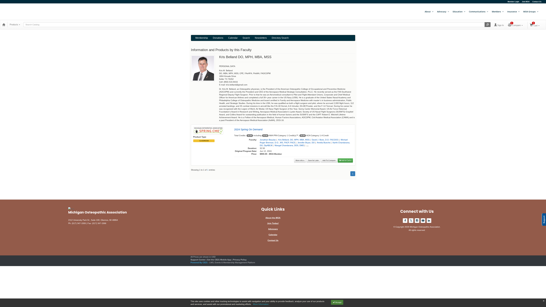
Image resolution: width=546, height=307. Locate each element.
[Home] (3, 24)
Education (458, 11)
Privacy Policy (240, 260)
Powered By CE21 (199, 262)
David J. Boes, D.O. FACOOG (325, 140)
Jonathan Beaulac (268, 140)
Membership (201, 38)
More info (299, 160)
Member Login (513, 2)
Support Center (198, 260)
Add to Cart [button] (345, 160)
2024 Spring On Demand (248, 129)
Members (496, 11)
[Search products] (488, 24)
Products (14, 24)
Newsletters (261, 38)
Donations (218, 38)
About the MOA (272, 218)
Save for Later (313, 160)
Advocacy (441, 11)
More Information (261, 304)
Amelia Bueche (323, 142)
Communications (477, 11)
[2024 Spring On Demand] (208, 130)
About (428, 11)
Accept (338, 302)
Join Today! (273, 223)
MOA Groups (529, 11)
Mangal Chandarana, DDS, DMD (289, 145)
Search (246, 38)
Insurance (512, 11)
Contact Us (536, 2)
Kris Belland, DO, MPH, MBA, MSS (293, 140)
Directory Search (280, 38)
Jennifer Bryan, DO (306, 142)
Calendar (233, 38)
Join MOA (526, 2)
